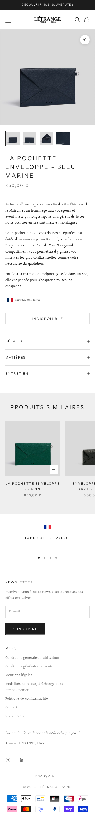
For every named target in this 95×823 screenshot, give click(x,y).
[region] (47, 536)
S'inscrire (25, 629)
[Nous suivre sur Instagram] (8, 760)
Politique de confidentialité (26, 699)
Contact (11, 708)
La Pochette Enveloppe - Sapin (33, 486)
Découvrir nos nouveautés (47, 4)
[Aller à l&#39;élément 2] (29, 138)
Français (44, 776)
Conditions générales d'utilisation (32, 658)
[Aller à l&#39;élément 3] (46, 138)
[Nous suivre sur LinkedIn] (21, 760)
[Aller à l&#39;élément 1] (12, 138)
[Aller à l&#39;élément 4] (63, 138)
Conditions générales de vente (29, 667)
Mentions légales (18, 675)
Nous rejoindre (16, 717)
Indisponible (47, 319)
